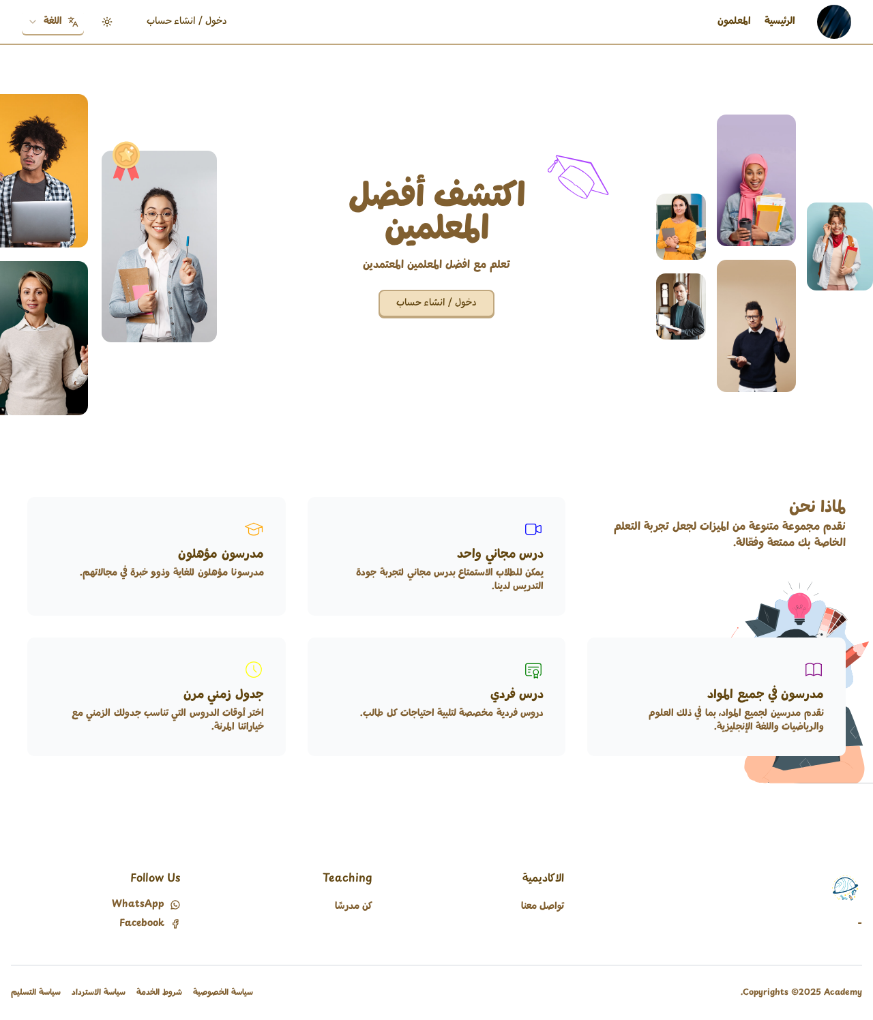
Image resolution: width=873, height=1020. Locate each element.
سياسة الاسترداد (98, 992)
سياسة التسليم (36, 992)
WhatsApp (138, 905)
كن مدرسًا (353, 906)
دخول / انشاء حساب (187, 21)
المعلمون (734, 21)
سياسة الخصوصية (223, 992)
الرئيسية (780, 21)
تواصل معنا (542, 906)
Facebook (141, 924)
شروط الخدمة (159, 992)
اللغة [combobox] (53, 21)
